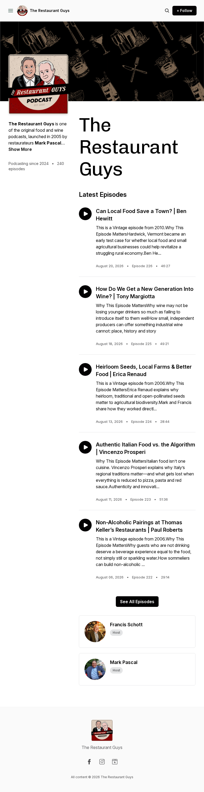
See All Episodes (137, 601)
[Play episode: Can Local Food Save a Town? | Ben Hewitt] (85, 213)
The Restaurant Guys (50, 10)
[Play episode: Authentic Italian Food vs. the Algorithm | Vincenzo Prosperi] (85, 447)
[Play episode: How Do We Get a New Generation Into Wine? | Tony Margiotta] (85, 291)
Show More (20, 149)
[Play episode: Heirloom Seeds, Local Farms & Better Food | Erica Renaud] (85, 369)
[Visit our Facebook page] (89, 761)
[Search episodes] (167, 10)
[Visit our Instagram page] (102, 761)
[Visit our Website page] (114, 761)
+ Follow (184, 10)
